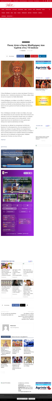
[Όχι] (50, 397)
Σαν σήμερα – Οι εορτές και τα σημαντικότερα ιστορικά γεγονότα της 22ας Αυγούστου (29, 350)
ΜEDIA (25, 9)
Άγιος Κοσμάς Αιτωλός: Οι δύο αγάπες (4, 366)
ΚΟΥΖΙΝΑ (7, 12)
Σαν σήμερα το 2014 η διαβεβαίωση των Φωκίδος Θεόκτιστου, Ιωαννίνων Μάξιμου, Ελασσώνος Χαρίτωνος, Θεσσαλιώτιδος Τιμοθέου (26, 316)
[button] (49, 9)
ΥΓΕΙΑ (34, 9)
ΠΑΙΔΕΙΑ (19, 12)
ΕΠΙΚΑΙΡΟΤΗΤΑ (8, 9)
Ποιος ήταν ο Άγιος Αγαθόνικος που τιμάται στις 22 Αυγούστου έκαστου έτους (16, 367)
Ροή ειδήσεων (36, 0)
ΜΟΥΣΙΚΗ (29, 12)
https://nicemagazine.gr (14, 327)
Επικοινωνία (30, 0)
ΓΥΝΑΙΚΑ (3, 12)
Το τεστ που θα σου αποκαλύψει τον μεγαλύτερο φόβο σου (8, 314)
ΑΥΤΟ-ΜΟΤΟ (14, 9)
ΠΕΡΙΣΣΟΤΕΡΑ (9, 16)
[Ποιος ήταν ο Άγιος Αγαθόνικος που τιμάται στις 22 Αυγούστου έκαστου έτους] (17, 359)
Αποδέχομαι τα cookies (22, 398)
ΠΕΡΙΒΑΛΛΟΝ (24, 12)
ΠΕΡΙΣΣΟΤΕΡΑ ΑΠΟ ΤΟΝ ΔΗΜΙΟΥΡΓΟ (19, 336)
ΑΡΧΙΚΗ (3, 9)
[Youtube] (48, 1)
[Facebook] (43, 1)
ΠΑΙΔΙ (12, 12)
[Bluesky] (50, 1)
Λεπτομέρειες (32, 398)
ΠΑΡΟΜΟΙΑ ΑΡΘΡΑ (6, 336)
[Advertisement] (35, 5)
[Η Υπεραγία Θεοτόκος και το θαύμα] (29, 359)
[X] (46, 1)
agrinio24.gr (4, 146)
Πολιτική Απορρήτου (23, 0)
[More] (27, 305)
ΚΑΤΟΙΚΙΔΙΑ (4, 16)
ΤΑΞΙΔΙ (43, 9)
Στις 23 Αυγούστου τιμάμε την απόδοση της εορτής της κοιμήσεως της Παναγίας (16, 350)
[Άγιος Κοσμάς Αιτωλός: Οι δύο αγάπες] (6, 359)
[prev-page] (2, 372)
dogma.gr (3, 139)
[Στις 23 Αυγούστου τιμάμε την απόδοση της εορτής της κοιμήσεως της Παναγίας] (17, 343)
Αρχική (2, 19)
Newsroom (23, 50)
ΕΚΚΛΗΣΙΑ (40, 12)
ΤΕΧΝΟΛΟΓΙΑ (38, 9)
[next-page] (4, 372)
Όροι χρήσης (16, 0)
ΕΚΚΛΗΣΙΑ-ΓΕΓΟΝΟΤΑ (9, 19)
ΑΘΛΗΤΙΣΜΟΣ (20, 9)
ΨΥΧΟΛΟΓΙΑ (35, 12)
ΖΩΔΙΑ (15, 12)
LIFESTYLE (30, 9)
